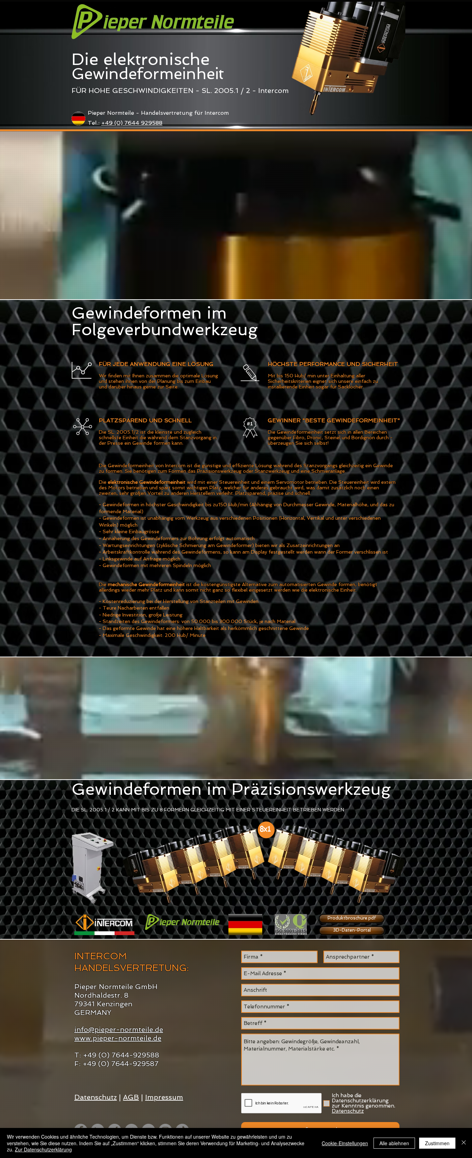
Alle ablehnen (394, 1143)
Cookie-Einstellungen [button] (345, 1143)
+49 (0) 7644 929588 (131, 123)
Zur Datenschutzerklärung (43, 1149)
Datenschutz (95, 1097)
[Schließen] (464, 1142)
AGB (131, 1097)
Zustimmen (437, 1143)
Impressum (164, 1097)
